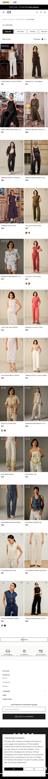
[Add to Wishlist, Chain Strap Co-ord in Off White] (22, 46)
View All (8, 31)
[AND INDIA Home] (9, 12)
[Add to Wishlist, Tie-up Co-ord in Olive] (46, 190)
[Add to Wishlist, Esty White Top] (46, 439)
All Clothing (20, 19)
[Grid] (42, 39)
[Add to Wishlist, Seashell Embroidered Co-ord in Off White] (46, 388)
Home (5, 19)
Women (12, 19)
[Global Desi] (6, 2)
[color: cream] (2, 430)
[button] (37, 12)
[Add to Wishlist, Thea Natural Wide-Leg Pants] (46, 535)
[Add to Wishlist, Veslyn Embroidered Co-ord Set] (46, 583)
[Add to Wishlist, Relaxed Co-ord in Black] (46, 46)
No (34, 769)
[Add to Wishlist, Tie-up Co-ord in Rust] (46, 241)
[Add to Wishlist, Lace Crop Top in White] (22, 292)
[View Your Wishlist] (41, 12)
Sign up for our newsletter (24, 716)
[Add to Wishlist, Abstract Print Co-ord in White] (46, 340)
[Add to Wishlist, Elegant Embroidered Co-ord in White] (22, 241)
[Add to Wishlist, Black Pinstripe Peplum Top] (46, 142)
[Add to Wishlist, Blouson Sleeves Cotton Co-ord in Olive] (46, 94)
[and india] (15, 2)
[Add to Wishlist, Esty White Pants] (22, 439)
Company (6, 691)
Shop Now (31, 7)
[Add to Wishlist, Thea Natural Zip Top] (22, 535)
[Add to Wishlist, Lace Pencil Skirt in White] (22, 340)
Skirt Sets (44, 31)
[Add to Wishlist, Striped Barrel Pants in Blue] (22, 487)
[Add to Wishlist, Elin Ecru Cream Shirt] (22, 388)
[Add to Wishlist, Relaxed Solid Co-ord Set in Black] (22, 142)
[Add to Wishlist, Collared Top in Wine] (22, 190)
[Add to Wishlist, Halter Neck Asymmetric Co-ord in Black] (22, 94)
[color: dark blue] (5, 625)
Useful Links (7, 699)
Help (4, 695)
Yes (14, 769)
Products (6, 675)
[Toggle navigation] (4, 13)
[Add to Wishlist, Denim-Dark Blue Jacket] (22, 583)
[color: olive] (26, 233)
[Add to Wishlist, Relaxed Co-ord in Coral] (46, 292)
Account (6, 671)
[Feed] (44, 39)
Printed (32, 31)
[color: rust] (29, 233)
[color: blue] (5, 430)
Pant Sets (20, 31)
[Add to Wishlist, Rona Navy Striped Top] (46, 487)
